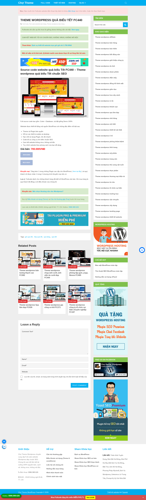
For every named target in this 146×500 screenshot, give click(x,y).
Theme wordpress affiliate (105, 37)
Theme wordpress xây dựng (106, 205)
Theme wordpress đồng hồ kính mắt (109, 83)
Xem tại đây (77, 171)
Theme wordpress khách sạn (106, 107)
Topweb (125, 492)
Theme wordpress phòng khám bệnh (109, 141)
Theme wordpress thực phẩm (106, 170)
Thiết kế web (59, 3)
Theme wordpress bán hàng (55, 24)
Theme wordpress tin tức (105, 182)
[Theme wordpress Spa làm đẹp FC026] (29, 292)
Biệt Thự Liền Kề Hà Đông (112, 467)
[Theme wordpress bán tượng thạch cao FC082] (29, 258)
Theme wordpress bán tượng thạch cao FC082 (29, 272)
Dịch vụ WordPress (81, 454)
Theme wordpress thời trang (106, 147)
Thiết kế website (113, 492)
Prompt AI (109, 478)
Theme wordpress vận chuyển (107, 199)
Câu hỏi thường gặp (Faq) (60, 199)
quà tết (54, 237)
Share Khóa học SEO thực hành (86, 462)
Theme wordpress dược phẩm (107, 72)
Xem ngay (75, 30)
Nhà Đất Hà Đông (113, 459)
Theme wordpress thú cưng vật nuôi (109, 165)
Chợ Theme (25, 2)
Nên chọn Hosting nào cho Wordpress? (48, 191)
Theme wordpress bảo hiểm (106, 49)
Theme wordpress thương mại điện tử (110, 176)
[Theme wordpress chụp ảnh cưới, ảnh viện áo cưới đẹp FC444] (54, 258)
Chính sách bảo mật (54, 476)
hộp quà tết (38, 237)
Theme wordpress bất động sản (107, 54)
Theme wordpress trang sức (106, 159)
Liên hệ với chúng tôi (54, 465)
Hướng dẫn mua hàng (55, 469)
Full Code (45, 3)
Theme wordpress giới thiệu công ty (109, 60)
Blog (81, 3)
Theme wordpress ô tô (104, 136)
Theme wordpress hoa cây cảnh (107, 95)
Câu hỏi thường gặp (54, 454)
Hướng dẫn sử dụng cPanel (106, 277)
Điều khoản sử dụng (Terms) (37, 199)
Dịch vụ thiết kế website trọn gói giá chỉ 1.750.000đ (52, 45)
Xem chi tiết (90, 497)
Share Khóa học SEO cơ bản (85, 458)
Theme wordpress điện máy (106, 78)
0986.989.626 (74, 207)
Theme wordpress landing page (107, 211)
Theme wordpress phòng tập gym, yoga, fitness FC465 (78, 272)
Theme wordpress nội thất (105, 124)
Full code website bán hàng (37, 24)
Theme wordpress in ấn (104, 101)
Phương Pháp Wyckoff (111, 470)
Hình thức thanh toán (54, 472)
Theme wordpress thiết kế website (108, 217)
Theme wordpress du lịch (105, 66)
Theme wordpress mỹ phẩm (106, 153)
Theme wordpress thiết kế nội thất (108, 130)
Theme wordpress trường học (107, 194)
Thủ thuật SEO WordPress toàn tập (109, 271)
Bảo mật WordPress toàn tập (106, 265)
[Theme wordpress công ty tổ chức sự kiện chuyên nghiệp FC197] (79, 292)
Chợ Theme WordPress (26, 492)
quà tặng (47, 237)
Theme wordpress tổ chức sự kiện (108, 188)
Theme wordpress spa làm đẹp (107, 112)
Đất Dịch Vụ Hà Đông (116, 463)
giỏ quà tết (29, 237)
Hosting (72, 3)
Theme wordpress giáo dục (105, 89)
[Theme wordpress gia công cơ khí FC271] (54, 292)
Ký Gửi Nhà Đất (120, 478)
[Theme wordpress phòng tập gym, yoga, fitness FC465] (79, 258)
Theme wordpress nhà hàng (106, 118)
